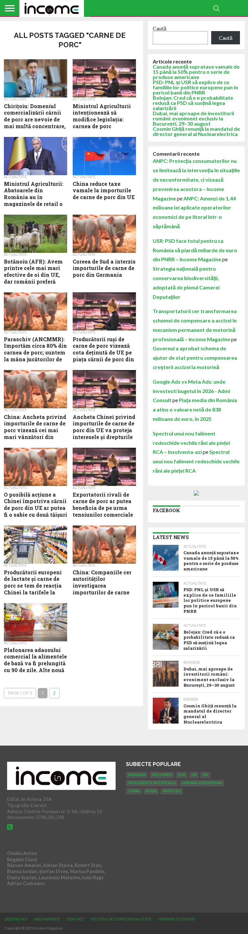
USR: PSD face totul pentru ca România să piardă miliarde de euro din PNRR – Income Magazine (195, 250)
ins (205, 775)
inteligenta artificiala (152, 783)
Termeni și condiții (176, 919)
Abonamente (47, 919)
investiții (172, 791)
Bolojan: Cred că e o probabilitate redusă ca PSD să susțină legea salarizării (193, 103)
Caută (159, 28)
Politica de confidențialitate (121, 919)
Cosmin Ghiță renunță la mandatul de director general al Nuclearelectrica (196, 131)
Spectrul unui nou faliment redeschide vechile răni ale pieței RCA (196, 461)
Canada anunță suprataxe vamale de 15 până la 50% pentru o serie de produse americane (196, 71)
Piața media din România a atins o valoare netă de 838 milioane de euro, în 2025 (195, 409)
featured (162, 775)
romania (137, 775)
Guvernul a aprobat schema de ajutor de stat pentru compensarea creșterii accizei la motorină (195, 357)
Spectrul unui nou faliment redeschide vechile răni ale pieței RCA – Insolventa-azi (191, 442)
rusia (151, 791)
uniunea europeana (202, 783)
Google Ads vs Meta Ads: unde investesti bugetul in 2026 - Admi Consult (191, 390)
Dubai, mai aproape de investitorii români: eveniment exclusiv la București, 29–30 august (193, 118)
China (134, 791)
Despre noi (16, 919)
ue (193, 775)
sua (181, 775)
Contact (75, 919)
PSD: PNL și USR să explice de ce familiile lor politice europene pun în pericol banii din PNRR (195, 87)
